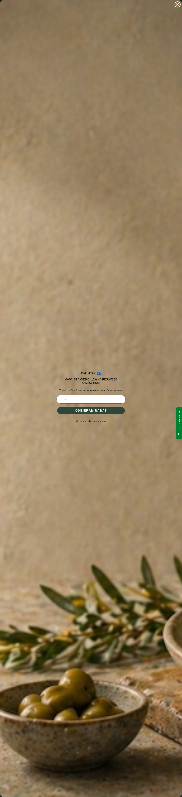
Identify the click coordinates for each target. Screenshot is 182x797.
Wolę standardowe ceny (91, 421)
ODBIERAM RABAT (91, 410)
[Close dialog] (177, 4)
